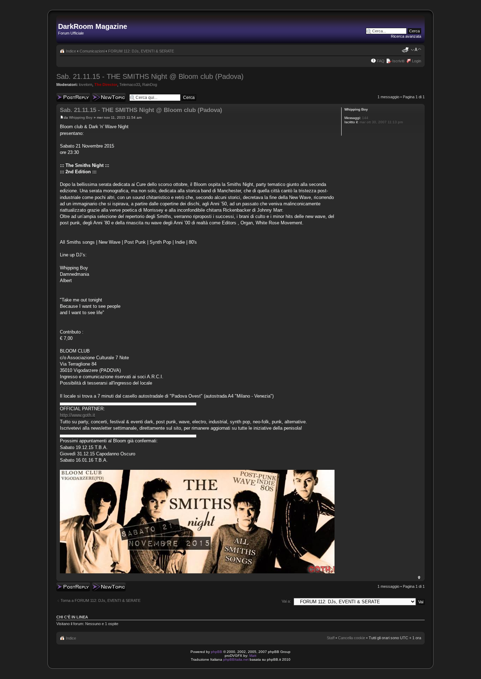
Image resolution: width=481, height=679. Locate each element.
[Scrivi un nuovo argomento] (109, 97)
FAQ (381, 61)
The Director (105, 84)
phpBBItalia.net (236, 659)
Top (419, 577)
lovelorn (85, 84)
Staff (331, 638)
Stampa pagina (405, 49)
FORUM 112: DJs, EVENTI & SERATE (141, 51)
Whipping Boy (81, 117)
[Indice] (62, 19)
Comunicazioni (92, 51)
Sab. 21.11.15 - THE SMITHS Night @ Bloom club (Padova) (150, 76)
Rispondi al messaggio (65, 97)
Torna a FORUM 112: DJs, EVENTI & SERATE (100, 600)
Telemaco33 (129, 84)
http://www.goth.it (77, 415)
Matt (252, 656)
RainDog (149, 84)
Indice (71, 51)
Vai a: (286, 601)
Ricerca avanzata (406, 36)
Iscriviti (398, 61)
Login (416, 61)
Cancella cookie (351, 638)
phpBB (216, 652)
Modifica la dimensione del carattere (416, 49)
